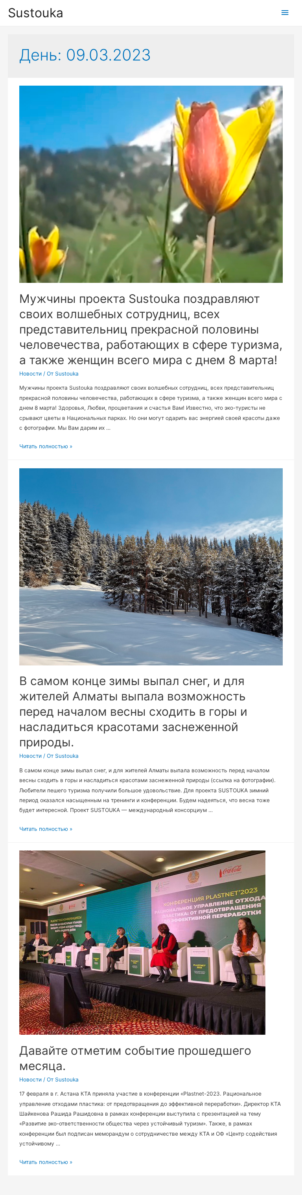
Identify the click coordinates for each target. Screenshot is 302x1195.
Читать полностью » (45, 446)
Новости (30, 373)
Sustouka (35, 12)
